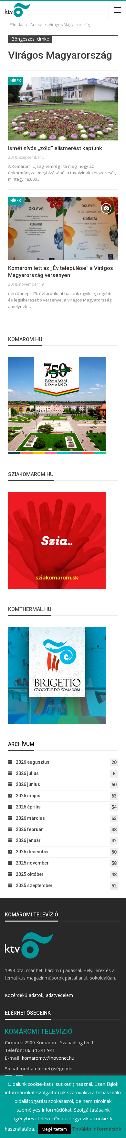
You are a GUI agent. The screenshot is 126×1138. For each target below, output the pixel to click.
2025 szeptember (34, 885)
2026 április (28, 806)
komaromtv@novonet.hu (48, 1058)
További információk (96, 1128)
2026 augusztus (32, 762)
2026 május (28, 795)
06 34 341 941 (40, 1050)
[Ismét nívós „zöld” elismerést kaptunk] (63, 108)
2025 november (32, 862)
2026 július (27, 773)
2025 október (30, 874)
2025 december (32, 851)
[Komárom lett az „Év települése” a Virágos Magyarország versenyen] (63, 228)
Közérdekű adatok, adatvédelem (39, 995)
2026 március (30, 818)
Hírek (15, 81)
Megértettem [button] (54, 1129)
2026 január (28, 840)
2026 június (28, 784)
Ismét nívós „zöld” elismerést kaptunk (55, 148)
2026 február (29, 829)
